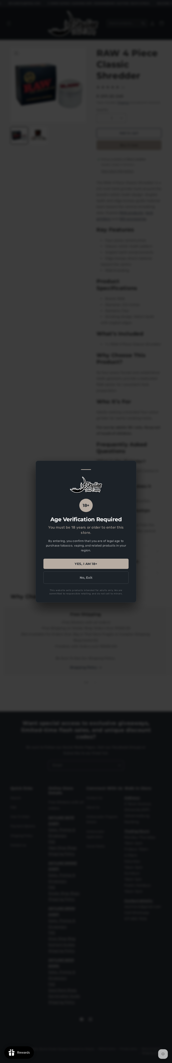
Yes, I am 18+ (86, 564)
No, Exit (86, 577)
